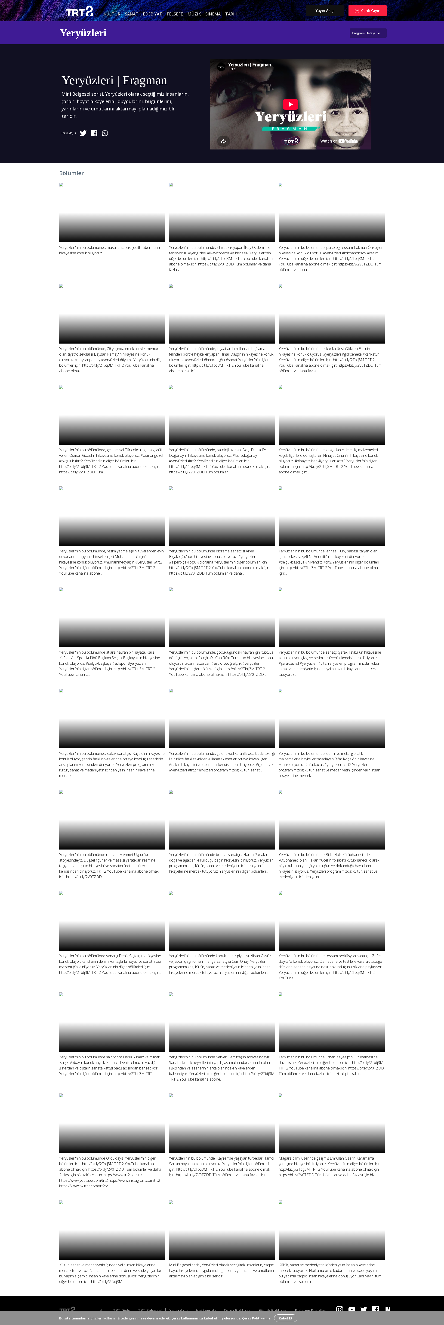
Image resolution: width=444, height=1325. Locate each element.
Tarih (231, 14)
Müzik (194, 14)
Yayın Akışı (324, 10)
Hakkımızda (206, 1310)
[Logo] (71, 1310)
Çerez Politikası (237, 1310)
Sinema (213, 14)
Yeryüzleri (83, 33)
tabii (101, 1310)
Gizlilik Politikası (273, 1310)
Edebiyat (152, 14)
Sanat (131, 14)
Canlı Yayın (370, 10)
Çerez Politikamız (256, 1318)
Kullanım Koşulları (310, 1310)
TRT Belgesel (150, 1310)
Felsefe (175, 14)
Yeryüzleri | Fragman (114, 80)
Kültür (112, 14)
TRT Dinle (121, 1310)
